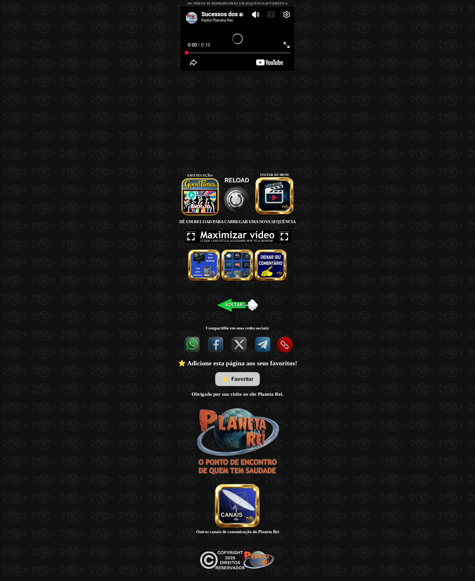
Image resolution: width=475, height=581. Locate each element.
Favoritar (237, 379)
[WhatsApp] (192, 344)
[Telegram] (263, 344)
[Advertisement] (237, 121)
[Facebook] (216, 344)
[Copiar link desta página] (285, 345)
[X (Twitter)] (239, 344)
